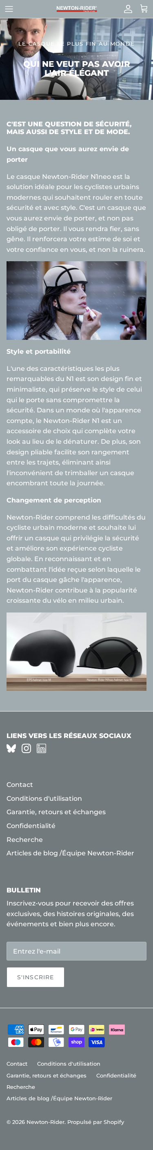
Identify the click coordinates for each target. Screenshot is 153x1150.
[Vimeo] (11, 748)
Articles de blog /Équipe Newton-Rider (70, 853)
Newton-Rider (45, 1122)
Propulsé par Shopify (95, 1122)
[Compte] (126, 9)
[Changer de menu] (9, 9)
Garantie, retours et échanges (56, 812)
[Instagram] (26, 748)
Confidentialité (31, 826)
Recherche (25, 840)
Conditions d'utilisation (44, 798)
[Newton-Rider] (76, 9)
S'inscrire (35, 977)
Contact (20, 785)
